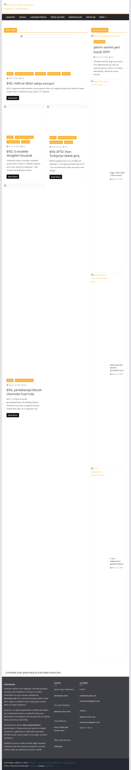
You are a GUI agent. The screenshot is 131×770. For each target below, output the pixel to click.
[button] (106, 17)
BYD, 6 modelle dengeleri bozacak (19, 153)
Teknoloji (90, 17)
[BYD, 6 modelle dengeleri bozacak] (24, 119)
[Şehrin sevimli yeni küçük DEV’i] (109, 36)
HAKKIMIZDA (9, 684)
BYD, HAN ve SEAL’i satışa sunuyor (30, 83)
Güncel (22, 17)
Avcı (22, 78)
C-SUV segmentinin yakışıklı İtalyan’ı (117, 561)
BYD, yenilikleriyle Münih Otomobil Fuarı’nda (24, 392)
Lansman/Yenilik (38, 17)
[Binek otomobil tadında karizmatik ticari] (99, 369)
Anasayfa (10, 17)
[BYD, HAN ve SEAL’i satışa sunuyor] (45, 52)
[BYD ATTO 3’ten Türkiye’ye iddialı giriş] (67, 119)
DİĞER (102, 17)
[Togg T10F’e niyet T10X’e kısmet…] (99, 176)
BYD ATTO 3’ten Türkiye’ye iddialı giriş (64, 154)
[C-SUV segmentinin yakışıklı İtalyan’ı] (99, 563)
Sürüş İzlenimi (57, 17)
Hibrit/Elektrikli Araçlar (24, 74)
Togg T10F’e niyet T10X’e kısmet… (117, 174)
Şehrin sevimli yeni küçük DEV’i (107, 49)
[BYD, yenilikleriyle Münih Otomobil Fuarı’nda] (24, 280)
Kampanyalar (75, 17)
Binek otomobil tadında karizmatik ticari (117, 368)
